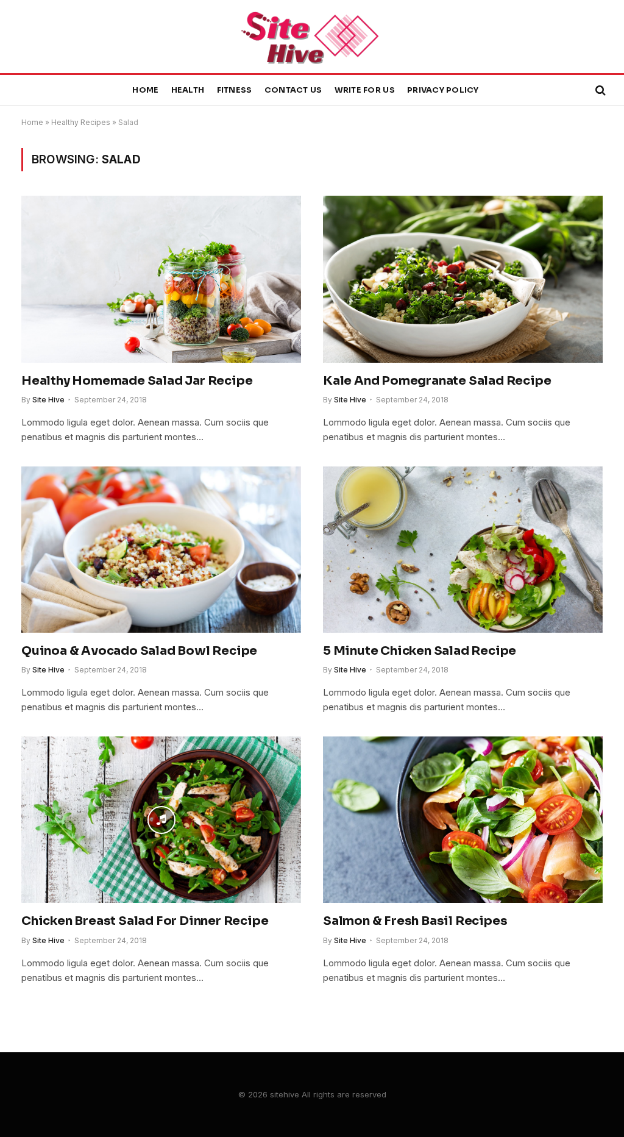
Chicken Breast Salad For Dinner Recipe (144, 920)
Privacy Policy (443, 90)
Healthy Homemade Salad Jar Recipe (136, 380)
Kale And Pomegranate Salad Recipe (437, 380)
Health (188, 90)
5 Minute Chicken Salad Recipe (419, 650)
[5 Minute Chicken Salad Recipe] (463, 549)
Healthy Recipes (80, 122)
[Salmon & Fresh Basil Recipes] (463, 819)
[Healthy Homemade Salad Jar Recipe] (161, 279)
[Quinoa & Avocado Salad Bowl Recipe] (161, 549)
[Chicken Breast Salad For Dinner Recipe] (161, 819)
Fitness (234, 90)
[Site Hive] (312, 36)
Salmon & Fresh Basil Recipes (415, 920)
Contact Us (293, 90)
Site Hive (48, 399)
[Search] (599, 90)
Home (145, 90)
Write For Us (365, 90)
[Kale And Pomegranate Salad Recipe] (463, 279)
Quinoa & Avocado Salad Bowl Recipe (139, 650)
